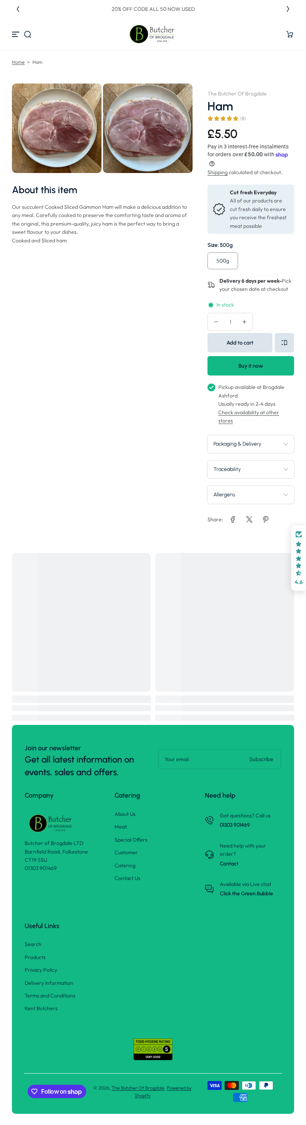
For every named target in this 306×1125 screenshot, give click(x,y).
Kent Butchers (41, 1008)
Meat (121, 826)
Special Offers (131, 839)
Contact (229, 864)
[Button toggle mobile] (16, 34)
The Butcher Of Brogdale (138, 1088)
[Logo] (153, 34)
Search (33, 944)
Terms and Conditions (50, 995)
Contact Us (127, 878)
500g (222, 260)
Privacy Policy (41, 970)
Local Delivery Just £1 (160, 9)
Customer (126, 852)
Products (35, 957)
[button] (27, 34)
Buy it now (250, 365)
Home (18, 62)
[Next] (288, 9)
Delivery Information (49, 983)
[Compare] (284, 342)
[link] (233, 519)
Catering (125, 865)
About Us (125, 814)
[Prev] (18, 9)
